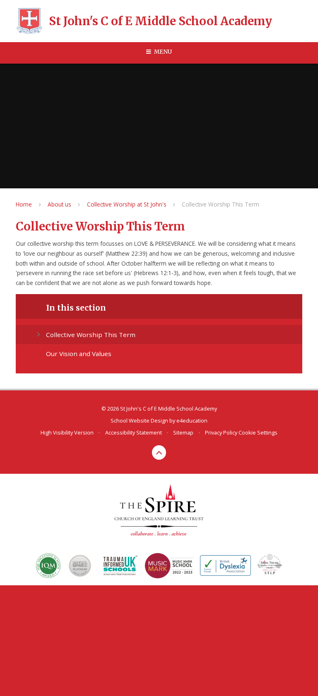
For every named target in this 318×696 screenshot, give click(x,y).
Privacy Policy (221, 432)
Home (24, 204)
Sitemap (183, 432)
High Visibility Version (67, 432)
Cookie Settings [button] (257, 432)
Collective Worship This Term (220, 204)
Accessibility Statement (133, 432)
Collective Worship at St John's (126, 204)
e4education (191, 420)
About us (59, 204)
